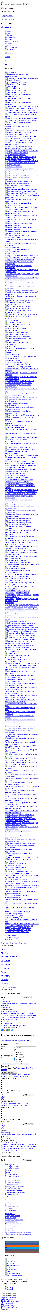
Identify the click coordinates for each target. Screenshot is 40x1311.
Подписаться (27, 997)
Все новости (5, 1001)
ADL (3, 949)
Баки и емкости (11, 72)
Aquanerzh (5, 968)
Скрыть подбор (7, 1064)
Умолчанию (20, 1068)
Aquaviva (4, 983)
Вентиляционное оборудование (17, 82)
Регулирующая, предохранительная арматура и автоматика (18, 543)
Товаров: (4, 1066)
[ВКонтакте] (2, 1030)
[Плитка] (2, 1070)
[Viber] (7, 1030)
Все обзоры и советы (9, 1011)
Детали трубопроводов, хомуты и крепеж (21, 112)
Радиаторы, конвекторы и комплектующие (21, 490)
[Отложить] (2, 1099)
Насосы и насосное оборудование (18, 363)
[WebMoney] (10, 1263)
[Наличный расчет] (13, 1273)
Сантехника (9, 603)
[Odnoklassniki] (6, 1246)
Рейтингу (33, 1068)
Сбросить (25, 1064)
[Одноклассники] (4, 1030)
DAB (18, 1052)
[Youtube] (6, 1250)
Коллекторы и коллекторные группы (19, 300)
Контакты (9, 49)
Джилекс (20, 1061)
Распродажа (9, 534)
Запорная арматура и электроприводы (19, 169)
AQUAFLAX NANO (9, 957)
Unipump (20, 1057)
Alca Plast (4, 953)
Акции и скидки (11, 41)
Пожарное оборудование (14, 427)
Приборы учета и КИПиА (15, 467)
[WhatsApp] (9, 1030)
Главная (8, 31)
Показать (17, 1064)
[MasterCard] (10, 1261)
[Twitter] (6, 1248)
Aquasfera (4, 980)
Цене (27, 1068)
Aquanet (4, 972)
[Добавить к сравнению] (3, 1097)
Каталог (8, 33)
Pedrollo (19, 1055)
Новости (8, 39)
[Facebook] (5, 1244)
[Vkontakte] (6, 1241)
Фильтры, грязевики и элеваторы (18, 911)
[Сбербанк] (9, 1271)
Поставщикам (10, 37)
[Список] (4, 1070)
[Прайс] (6, 1070)
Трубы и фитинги (12, 736)
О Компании (10, 35)
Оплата (8, 45)
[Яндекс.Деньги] (12, 1265)
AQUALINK (6, 964)
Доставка (8, 43)
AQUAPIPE (5, 976)
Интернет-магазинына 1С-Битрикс (8, 1298)
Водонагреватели (12, 86)
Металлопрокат (11, 346)
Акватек (19, 1059)
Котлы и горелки (11, 320)
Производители (11, 47)
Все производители (8, 987)
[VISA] (8, 1259)
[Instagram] (6, 1252)
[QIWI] (8, 1267)
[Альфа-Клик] (11, 1269)
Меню (7, 57)
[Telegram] (12, 1030)
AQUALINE (5, 961)
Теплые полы (10, 724)
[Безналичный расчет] (14, 1275)
